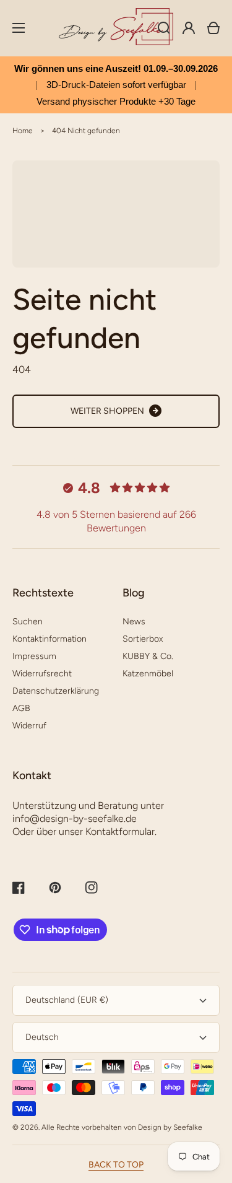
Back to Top (116, 1164)
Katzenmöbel (147, 673)
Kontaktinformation (49, 639)
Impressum (34, 656)
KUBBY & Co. (147, 656)
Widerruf (29, 725)
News (133, 621)
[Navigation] (18, 28)
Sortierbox (142, 639)
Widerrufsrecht (42, 673)
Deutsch (42, 1037)
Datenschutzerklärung (55, 691)
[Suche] (164, 27)
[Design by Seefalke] (116, 28)
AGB (21, 708)
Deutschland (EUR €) (66, 1000)
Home (22, 130)
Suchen (27, 621)
